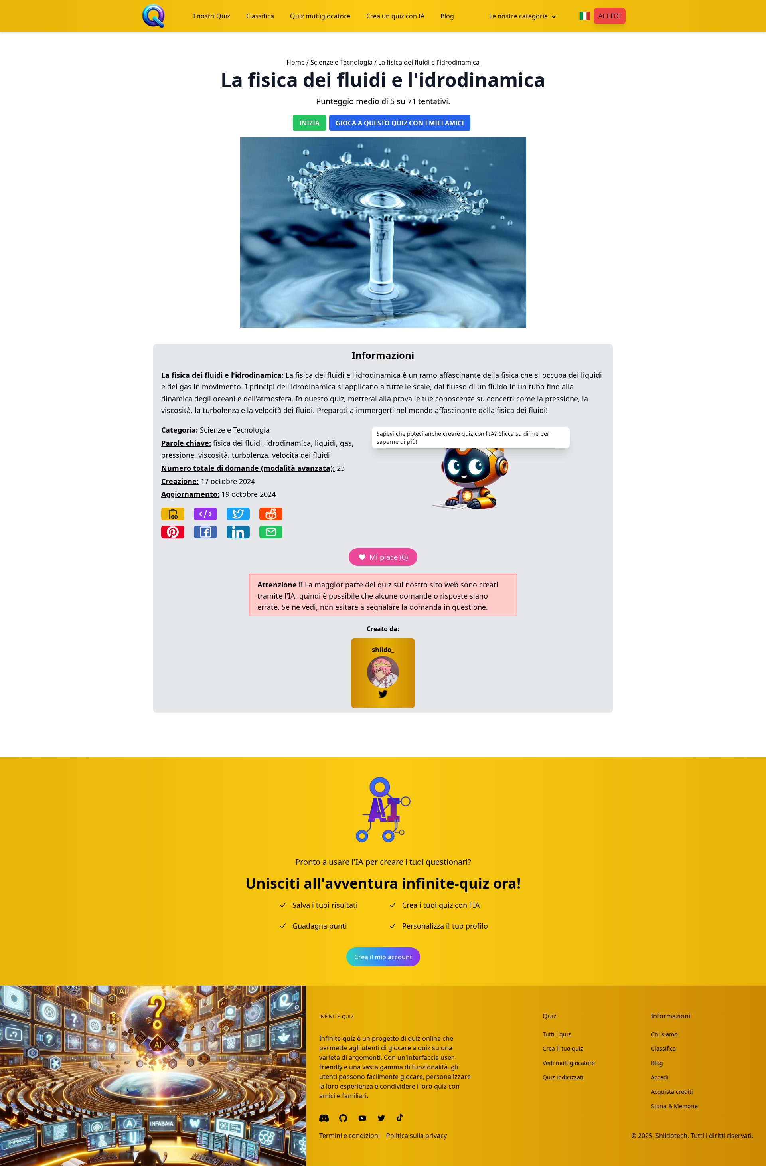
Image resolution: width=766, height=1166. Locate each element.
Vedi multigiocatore (569, 1063)
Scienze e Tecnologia (341, 62)
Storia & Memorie (674, 1106)
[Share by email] (270, 532)
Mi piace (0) (388, 557)
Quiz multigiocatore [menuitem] (320, 16)
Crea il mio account (383, 957)
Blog (657, 1063)
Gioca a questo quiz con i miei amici (400, 123)
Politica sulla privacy (416, 1135)
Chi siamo (664, 1034)
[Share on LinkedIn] (238, 532)
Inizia (309, 123)
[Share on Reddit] (270, 514)
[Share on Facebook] (205, 532)
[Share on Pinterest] (172, 532)
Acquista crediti (672, 1091)
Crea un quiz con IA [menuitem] (395, 16)
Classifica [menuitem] (260, 16)
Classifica (663, 1048)
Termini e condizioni (349, 1135)
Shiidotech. (672, 1135)
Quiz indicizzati (563, 1077)
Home (295, 62)
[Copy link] (172, 514)
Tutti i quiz (557, 1034)
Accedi (609, 16)
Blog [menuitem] (447, 16)
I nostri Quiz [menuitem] (211, 16)
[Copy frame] (205, 514)
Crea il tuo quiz (563, 1048)
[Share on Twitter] (238, 514)
